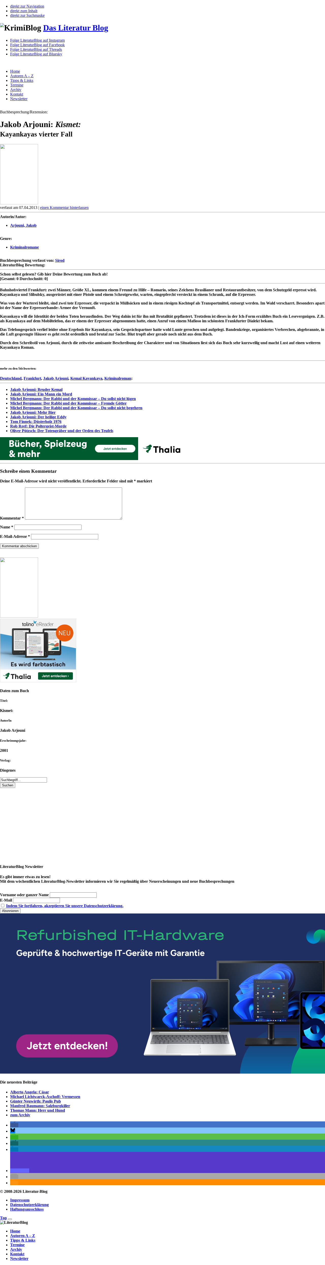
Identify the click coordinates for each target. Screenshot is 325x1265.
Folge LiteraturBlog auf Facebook (37, 45)
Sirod (59, 260)
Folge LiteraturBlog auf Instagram (37, 40)
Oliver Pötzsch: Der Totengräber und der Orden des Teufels (61, 431)
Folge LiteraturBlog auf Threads (36, 49)
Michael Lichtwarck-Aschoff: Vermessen (45, 1096)
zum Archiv (20, 1115)
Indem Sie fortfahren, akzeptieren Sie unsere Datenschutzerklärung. (64, 906)
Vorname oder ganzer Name (24, 895)
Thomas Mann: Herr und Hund (37, 1110)
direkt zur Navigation (27, 6)
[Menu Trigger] (10, 1219)
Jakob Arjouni (55, 378)
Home (15, 71)
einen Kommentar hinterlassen (64, 207)
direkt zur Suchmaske (27, 15)
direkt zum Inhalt (23, 11)
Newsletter (18, 99)
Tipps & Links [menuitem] (22, 1240)
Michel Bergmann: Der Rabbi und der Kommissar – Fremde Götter (68, 403)
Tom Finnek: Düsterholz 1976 (35, 421)
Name (6, 527)
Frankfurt (32, 378)
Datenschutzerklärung (29, 1204)
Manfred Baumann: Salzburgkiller (40, 1106)
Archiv (15, 89)
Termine (16, 85)
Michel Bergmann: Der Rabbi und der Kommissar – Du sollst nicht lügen (73, 399)
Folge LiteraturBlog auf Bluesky (36, 54)
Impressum (19, 1200)
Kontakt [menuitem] (17, 1254)
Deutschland (11, 378)
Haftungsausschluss (27, 1209)
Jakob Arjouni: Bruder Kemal (36, 389)
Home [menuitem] (15, 1231)
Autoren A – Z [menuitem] (22, 1235)
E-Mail (6, 900)
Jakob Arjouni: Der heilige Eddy (38, 417)
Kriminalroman (117, 378)
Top (3, 1218)
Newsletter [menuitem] (19, 1258)
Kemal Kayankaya (86, 378)
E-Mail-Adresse (15, 536)
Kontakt (16, 94)
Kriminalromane (24, 247)
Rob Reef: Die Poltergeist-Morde (38, 426)
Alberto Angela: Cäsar (29, 1092)
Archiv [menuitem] (16, 1249)
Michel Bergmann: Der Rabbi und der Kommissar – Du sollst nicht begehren (76, 408)
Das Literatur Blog (75, 27)
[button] (14, 1125)
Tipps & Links (21, 80)
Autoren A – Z (22, 76)
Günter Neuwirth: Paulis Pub (35, 1101)
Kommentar (12, 518)
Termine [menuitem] (17, 1245)
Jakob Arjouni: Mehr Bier (33, 412)
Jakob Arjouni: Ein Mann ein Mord (41, 394)
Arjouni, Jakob (23, 225)
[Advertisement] (152, 823)
